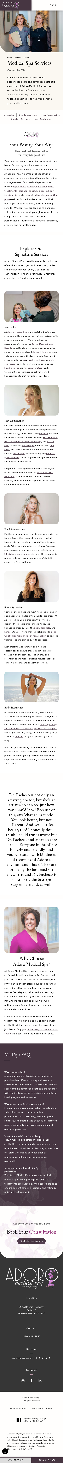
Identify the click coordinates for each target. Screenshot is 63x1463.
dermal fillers (39, 352)
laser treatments (25, 554)
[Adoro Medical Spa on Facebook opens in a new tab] (31, 1380)
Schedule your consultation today (31, 1031)
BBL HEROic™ (50, 438)
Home (9, 57)
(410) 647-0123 (25, 1449)
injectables (19, 186)
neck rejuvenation (33, 368)
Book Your (31, 1228)
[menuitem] (23, 1380)
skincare (19, 737)
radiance (43, 434)
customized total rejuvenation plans (31, 197)
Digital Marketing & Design (34, 1420)
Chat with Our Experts (31, 1241)
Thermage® (18, 454)
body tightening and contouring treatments (30, 727)
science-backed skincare (33, 191)
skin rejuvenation (37, 186)
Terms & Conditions (19, 1408)
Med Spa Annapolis (22, 57)
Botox (35, 344)
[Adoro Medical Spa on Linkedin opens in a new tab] (40, 1380)
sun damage (28, 446)
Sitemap (49, 1408)
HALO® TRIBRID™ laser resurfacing (22, 442)
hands (7, 632)
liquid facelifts (11, 368)
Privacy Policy (36, 1408)
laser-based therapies (45, 729)
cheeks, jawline (35, 360)
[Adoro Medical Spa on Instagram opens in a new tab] (23, 1380)
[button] (5, 1451)
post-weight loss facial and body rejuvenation (30, 634)
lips (24, 360)
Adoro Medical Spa (17, 332)
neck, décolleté (42, 628)
